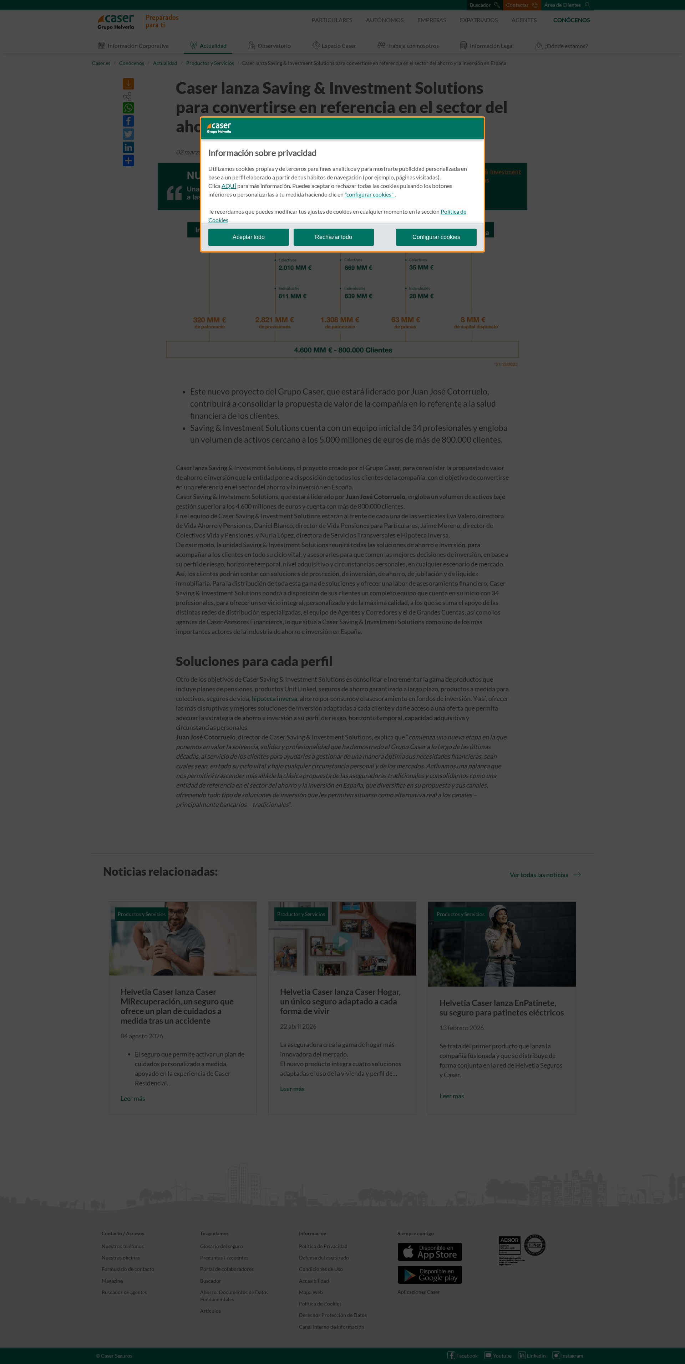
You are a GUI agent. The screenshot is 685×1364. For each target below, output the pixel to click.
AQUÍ (229, 185)
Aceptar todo (249, 237)
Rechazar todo (333, 237)
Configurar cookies (436, 237)
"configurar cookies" (370, 194)
